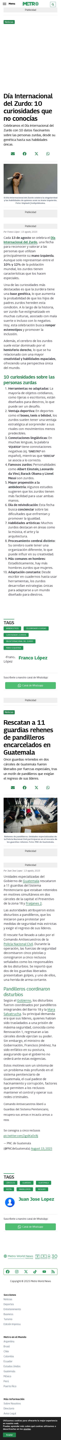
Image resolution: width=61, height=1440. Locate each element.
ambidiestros (12, 628)
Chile (6, 1351)
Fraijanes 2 (34, 903)
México (7, 1376)
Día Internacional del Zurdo (19, 641)
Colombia (9, 1356)
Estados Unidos (12, 1366)
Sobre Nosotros (12, 1403)
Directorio (9, 1408)
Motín (9, 1189)
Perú (6, 1381)
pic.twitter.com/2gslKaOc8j (21, 1135)
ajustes (27, 1429)
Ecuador (8, 1361)
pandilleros (24, 1189)
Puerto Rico (10, 1386)
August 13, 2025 (41, 1148)
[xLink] (36, 154)
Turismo (8, 1319)
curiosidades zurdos (16, 635)
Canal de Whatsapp (32, 685)
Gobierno (24, 1000)
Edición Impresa (12, 1324)
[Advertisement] (30, 56)
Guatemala (31, 881)
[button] (9, 3)
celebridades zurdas (36, 628)
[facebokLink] (24, 154)
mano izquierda (13, 648)
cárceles (10, 1183)
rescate (42, 1189)
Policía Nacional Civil (18, 944)
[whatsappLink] (48, 154)
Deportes (9, 1304)
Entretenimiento (12, 1309)
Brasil (7, 1346)
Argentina (9, 1341)
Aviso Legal (10, 1413)
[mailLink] (13, 154)
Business (8, 1314)
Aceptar (9, 1435)
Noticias (8, 1299)
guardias (26, 1183)
